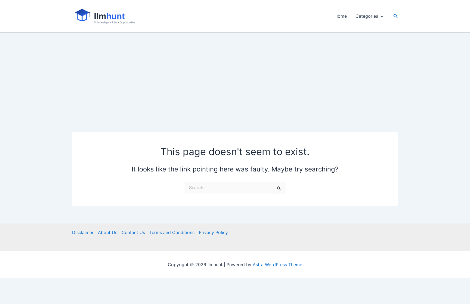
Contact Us (133, 232)
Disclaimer (83, 232)
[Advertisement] (235, 73)
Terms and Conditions (171, 232)
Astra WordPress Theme (277, 264)
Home (341, 16)
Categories (366, 16)
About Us (107, 232)
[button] (381, 16)
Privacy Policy (213, 232)
